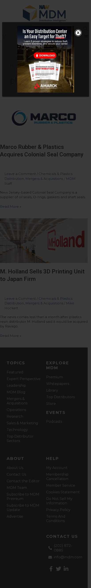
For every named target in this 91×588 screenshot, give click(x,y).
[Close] (78, 32)
